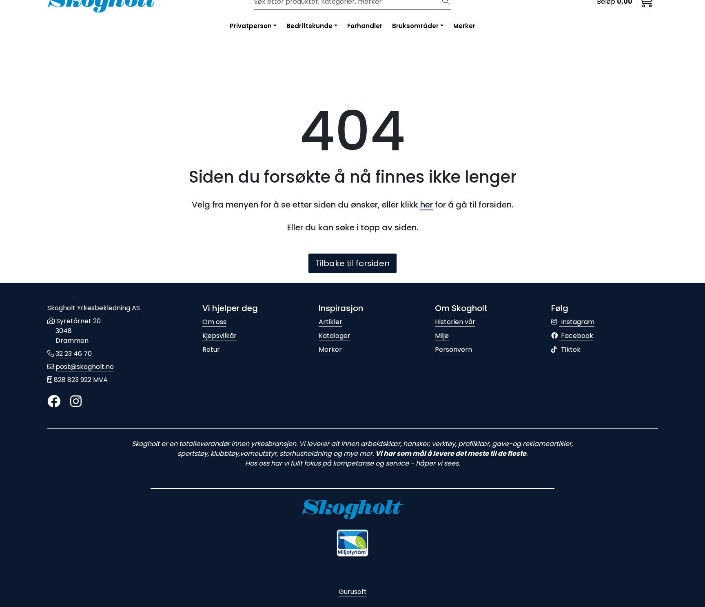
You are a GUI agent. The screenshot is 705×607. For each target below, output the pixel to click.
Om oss (214, 322)
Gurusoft (353, 591)
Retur (211, 349)
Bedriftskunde (309, 26)
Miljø (442, 335)
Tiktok (570, 349)
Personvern (453, 349)
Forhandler (364, 26)
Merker (464, 26)
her (426, 204)
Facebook (576, 335)
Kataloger (334, 335)
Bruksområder (415, 26)
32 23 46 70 (73, 353)
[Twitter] (53, 402)
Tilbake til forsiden (352, 263)
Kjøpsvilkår (219, 335)
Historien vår (455, 322)
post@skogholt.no (84, 366)
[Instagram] (76, 402)
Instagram (576, 322)
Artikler (330, 322)
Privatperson (251, 26)
